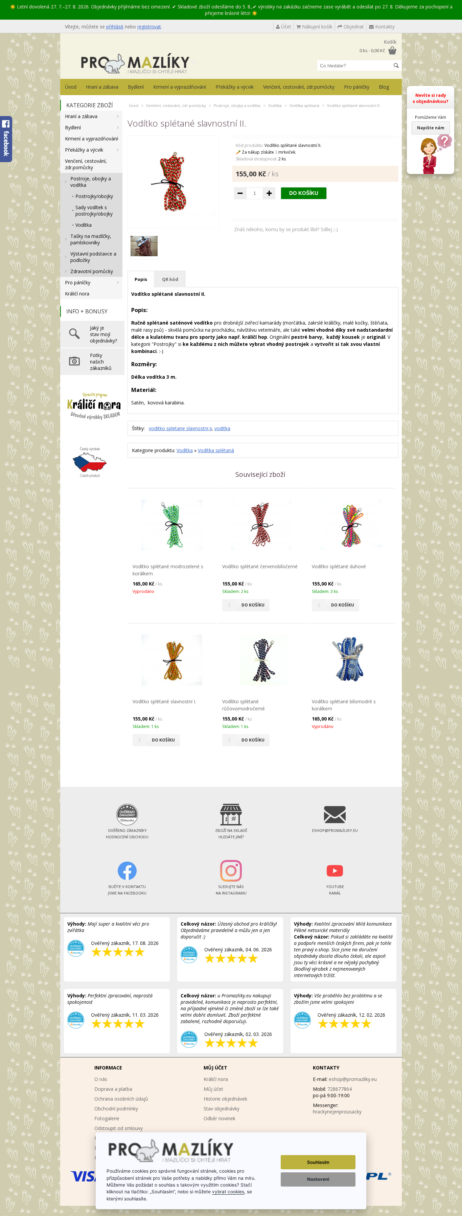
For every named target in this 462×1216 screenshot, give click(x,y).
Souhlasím (318, 1162)
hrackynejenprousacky (337, 1111)
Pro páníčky (356, 87)
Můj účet (213, 1089)
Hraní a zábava (102, 87)
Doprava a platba (113, 1089)
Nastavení (318, 1179)
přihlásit (114, 26)
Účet (285, 26)
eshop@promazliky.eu (353, 1079)
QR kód (170, 279)
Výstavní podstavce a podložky (93, 256)
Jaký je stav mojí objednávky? (103, 334)
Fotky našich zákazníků (101, 361)
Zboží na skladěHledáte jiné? (231, 833)
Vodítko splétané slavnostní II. (353, 105)
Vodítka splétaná (304, 105)
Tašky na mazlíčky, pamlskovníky (90, 239)
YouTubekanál (335, 890)
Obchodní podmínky (116, 1108)
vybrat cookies (228, 1191)
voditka (222, 428)
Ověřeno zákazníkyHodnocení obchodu (127, 833)
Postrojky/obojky (94, 196)
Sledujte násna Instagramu (231, 890)
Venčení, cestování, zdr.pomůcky (298, 87)
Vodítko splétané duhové (339, 566)
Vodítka (83, 225)
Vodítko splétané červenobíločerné (260, 566)
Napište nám (430, 128)
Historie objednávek (225, 1099)
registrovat (149, 26)
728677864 (339, 1089)
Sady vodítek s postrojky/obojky (94, 210)
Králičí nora (77, 293)
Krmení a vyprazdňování (179, 87)
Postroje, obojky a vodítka (90, 181)
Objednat (353, 26)
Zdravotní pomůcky (91, 271)
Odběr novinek (219, 1118)
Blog (384, 87)
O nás (100, 1079)
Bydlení (136, 87)
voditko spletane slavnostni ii (180, 428)
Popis (141, 279)
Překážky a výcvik (234, 87)
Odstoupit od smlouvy (118, 1128)
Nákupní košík (316, 26)
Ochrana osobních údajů (121, 1099)
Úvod (70, 87)
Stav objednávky (221, 1108)
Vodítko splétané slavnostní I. (164, 701)
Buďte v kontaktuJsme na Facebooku (127, 890)
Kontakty (384, 26)
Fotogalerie (106, 1118)
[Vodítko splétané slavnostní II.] (173, 222)
